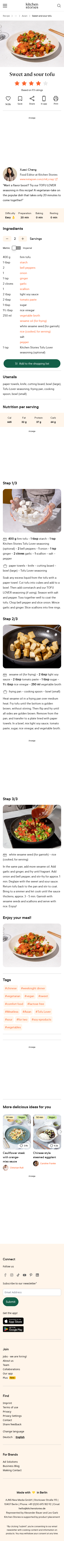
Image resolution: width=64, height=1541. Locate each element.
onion (23, 273)
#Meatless (11, 1012)
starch (24, 262)
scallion (24, 289)
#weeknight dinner (33, 988)
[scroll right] (61, 1132)
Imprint (7, 1403)
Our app (8, 1373)
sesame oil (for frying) (33, 321)
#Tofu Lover (43, 1012)
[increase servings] (22, 239)
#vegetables (13, 1027)
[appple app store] (32, 1322)
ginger (24, 278)
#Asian (27, 1012)
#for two (22, 1019)
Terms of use (10, 1407)
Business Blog (11, 1466)
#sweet (43, 996)
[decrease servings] (7, 239)
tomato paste (28, 299)
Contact (7, 1420)
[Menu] (5, 6)
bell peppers (27, 268)
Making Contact (12, 1470)
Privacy (7, 1411)
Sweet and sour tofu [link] (42, 15)
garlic (23, 284)
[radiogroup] (32, 83)
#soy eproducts (41, 1019)
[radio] (17, 83)
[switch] (16, 248)
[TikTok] (18, 1274)
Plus (8, 1377)
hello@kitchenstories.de (32, 1508)
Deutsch (8, 1437)
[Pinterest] (30, 1274)
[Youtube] (24, 1274)
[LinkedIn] (37, 1274)
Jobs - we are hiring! (15, 1356)
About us (8, 1360)
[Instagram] (11, 1274)
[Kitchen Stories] (32, 6)
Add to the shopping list (34, 363)
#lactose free (35, 1004)
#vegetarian (12, 996)
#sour (8, 1019)
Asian (24, 15)
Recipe (6, 15)
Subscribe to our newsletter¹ (20, 1283)
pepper (24, 342)
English (20, 1437)
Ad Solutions (10, 1461)
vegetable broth (30, 315)
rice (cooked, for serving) (35, 331)
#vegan (29, 996)
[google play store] (32, 1330)
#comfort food (14, 1004)
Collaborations (11, 1369)
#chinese (11, 988)
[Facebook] (5, 1274)
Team (6, 1365)
